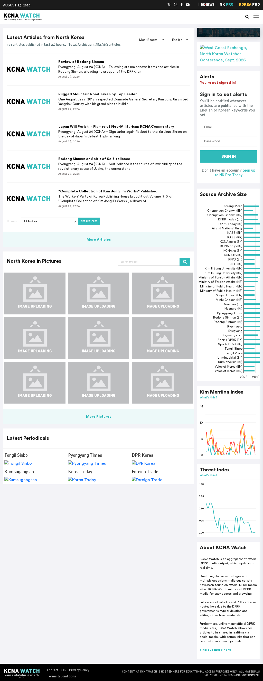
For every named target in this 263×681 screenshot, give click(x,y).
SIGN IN (228, 156)
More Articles (99, 239)
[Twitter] (169, 5)
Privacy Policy (79, 670)
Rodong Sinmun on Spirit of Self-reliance (94, 159)
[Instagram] (175, 5)
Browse (12, 221)
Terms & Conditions (61, 676)
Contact (52, 670)
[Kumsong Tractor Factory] (162, 338)
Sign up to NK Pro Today (235, 172)
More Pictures (98, 416)
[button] (228, 54)
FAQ (64, 670)
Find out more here (215, 649)
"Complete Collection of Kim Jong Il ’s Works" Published (107, 191)
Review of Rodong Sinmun (81, 62)
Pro (249, 4)
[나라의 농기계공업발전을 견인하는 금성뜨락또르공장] (34, 293)
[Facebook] (182, 5)
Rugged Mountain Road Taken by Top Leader (97, 94)
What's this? (209, 397)
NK (226, 4)
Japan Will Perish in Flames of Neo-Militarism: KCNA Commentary (116, 126)
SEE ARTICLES (89, 221)
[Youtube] (188, 5)
